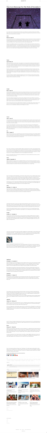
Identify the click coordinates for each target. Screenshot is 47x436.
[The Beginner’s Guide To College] (23, 397)
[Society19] (23, 1)
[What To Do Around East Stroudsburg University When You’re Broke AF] (12, 397)
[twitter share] (8, 355)
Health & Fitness (32, 388)
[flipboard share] (17, 355)
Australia (7, 419)
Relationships (19, 388)
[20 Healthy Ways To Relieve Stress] (35, 385)
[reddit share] (14, 355)
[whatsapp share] (13, 355)
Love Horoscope (9, 360)
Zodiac (26, 360)
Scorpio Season (12, 360)
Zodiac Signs (32, 360)
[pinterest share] (10, 355)
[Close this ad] (46, 432)
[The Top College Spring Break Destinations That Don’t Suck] (35, 397)
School (7, 388)
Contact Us (8, 409)
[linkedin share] (12, 355)
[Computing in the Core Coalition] (33, 374)
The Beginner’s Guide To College (22, 402)
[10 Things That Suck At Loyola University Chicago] (12, 385)
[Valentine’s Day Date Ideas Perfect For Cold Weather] (23, 385)
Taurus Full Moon (23, 360)
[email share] (9, 355)
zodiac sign (29, 360)
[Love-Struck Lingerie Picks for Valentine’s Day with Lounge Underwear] (23, 374)
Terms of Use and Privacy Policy (10, 410)
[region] (23, 54)
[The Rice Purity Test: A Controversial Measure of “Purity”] (12, 374)
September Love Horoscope (18, 360)
